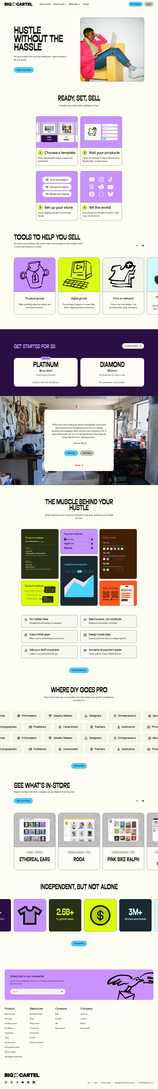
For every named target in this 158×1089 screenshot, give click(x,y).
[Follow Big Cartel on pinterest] (28, 1082)
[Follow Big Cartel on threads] (11, 1082)
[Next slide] (142, 245)
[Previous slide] (137, 245)
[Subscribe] (62, 991)
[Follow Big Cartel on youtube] (22, 1082)
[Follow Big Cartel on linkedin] (33, 1082)
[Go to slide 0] (77, 465)
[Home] (18, 4)
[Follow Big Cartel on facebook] (17, 1082)
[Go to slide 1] (82, 465)
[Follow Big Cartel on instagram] (6, 1082)
